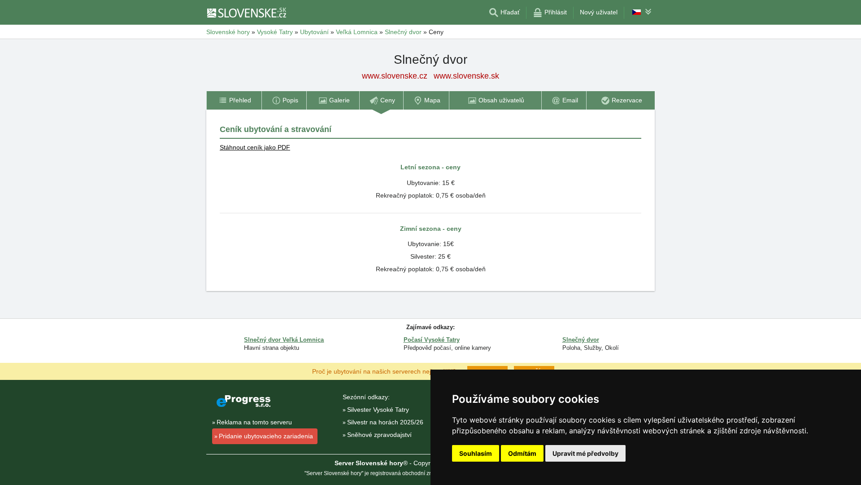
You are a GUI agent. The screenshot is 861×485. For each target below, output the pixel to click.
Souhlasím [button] (475, 453)
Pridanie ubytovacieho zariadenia (266, 436)
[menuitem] (233, 100)
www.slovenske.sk (466, 75)
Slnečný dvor (580, 339)
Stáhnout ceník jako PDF (255, 147)
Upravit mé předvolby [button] (585, 453)
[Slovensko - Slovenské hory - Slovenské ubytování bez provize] (246, 12)
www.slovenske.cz (394, 75)
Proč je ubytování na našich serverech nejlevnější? (384, 371)
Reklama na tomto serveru (254, 422)
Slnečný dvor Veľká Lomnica (284, 339)
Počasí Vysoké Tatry (432, 339)
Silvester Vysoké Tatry (378, 409)
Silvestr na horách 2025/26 (385, 422)
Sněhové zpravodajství (379, 434)
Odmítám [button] (522, 453)
